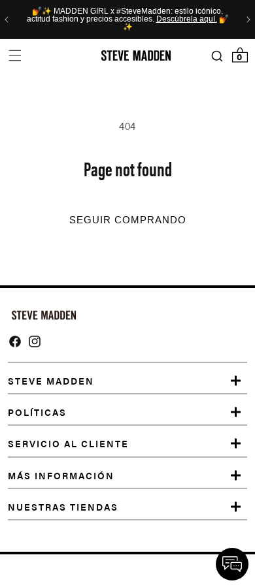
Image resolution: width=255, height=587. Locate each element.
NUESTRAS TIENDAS (63, 507)
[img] (15, 341)
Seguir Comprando (127, 220)
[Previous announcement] (6, 19)
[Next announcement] (248, 19)
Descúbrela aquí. (186, 20)
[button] (14, 55)
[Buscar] (216, 55)
